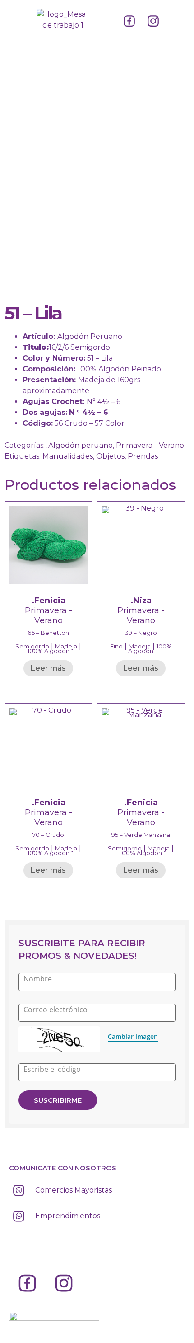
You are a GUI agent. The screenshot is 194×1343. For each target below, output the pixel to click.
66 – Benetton (48, 632)
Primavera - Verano (150, 445)
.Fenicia (48, 601)
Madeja (66, 646)
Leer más (48, 668)
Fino (116, 646)
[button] (16, 18)
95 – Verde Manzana (140, 834)
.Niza (141, 601)
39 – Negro (141, 632)
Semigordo (32, 646)
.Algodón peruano (79, 445)
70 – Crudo (48, 834)
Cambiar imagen (133, 1036)
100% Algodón (48, 650)
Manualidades (67, 456)
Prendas (143, 456)
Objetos (110, 456)
